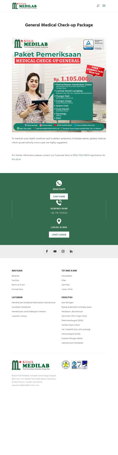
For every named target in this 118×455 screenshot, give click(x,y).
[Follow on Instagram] (63, 251)
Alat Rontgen (67, 302)
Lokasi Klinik (67, 289)
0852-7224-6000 (81, 155)
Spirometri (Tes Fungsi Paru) (74, 316)
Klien (64, 280)
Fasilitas (15, 280)
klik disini (16, 159)
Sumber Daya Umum (71, 325)
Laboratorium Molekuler (72, 343)
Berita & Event (18, 285)
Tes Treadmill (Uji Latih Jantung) (76, 329)
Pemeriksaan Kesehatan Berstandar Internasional (33, 302)
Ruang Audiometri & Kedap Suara (77, 307)
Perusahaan (67, 276)
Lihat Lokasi (59, 235)
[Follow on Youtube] (55, 251)
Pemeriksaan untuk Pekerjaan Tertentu (29, 311)
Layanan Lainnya (19, 316)
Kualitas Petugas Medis (72, 338)
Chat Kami (59, 197)
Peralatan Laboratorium (72, 311)
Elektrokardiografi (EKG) (72, 320)
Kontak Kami (17, 289)
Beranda (15, 276)
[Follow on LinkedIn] (71, 251)
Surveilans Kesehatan (21, 307)
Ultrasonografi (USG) (71, 334)
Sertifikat (66, 285)
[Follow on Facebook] (46, 251)
